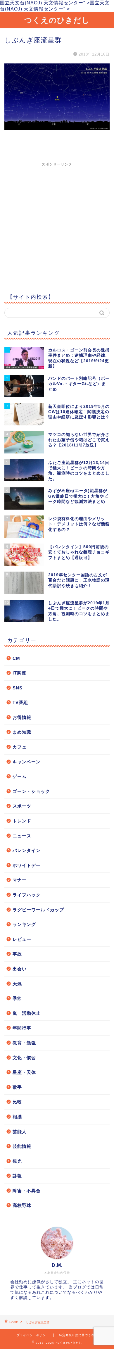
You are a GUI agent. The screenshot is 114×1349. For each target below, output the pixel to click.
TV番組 (20, 702)
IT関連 (19, 672)
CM (16, 658)
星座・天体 (24, 1072)
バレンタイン (27, 850)
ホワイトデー (27, 865)
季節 (17, 998)
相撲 (17, 1116)
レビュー (22, 939)
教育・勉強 (24, 1042)
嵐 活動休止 (27, 1013)
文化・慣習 (24, 1057)
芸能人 (20, 1131)
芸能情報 (22, 1146)
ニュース (22, 835)
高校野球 (22, 1205)
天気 (17, 983)
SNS (18, 687)
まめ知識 (22, 731)
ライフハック (27, 894)
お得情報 (22, 717)
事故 (17, 953)
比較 (17, 1101)
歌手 (17, 1087)
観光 (17, 1161)
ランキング (24, 924)
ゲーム (20, 776)
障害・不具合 (27, 1190)
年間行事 (22, 1027)
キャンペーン (27, 761)
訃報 (17, 1175)
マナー (20, 879)
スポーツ (22, 805)
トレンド (22, 820)
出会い (20, 968)
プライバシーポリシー (33, 1335)
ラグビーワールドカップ (38, 909)
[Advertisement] (57, 224)
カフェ (20, 746)
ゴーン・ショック (31, 791)
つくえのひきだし (57, 20)
